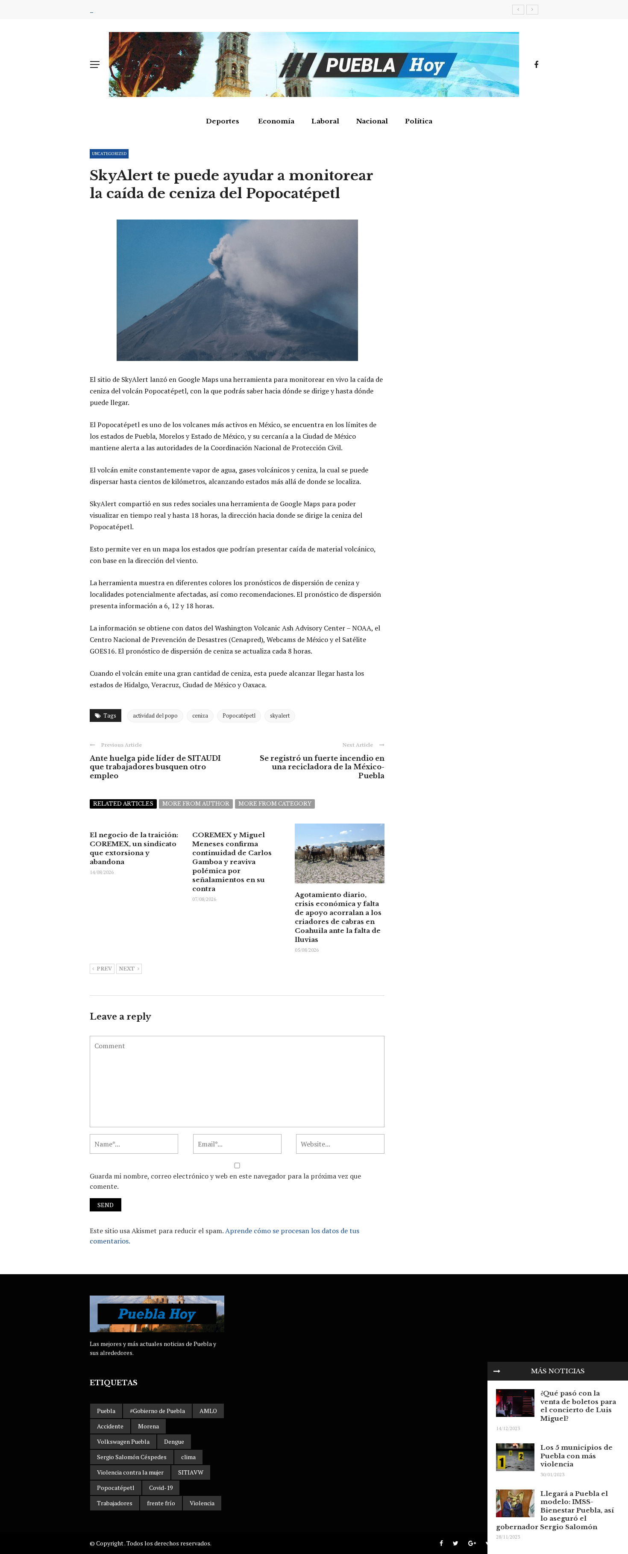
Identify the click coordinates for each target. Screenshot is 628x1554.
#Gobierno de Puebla (157, 1411)
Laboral (325, 121)
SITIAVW (190, 1472)
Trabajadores (114, 1503)
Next (127, 969)
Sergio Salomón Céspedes (132, 1457)
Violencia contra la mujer (130, 1472)
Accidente (110, 1426)
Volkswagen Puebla (123, 1441)
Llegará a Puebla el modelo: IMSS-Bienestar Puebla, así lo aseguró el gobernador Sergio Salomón (555, 1510)
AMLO (208, 1411)
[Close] (496, 1371)
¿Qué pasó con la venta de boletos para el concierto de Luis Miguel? (578, 1405)
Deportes (222, 121)
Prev (104, 969)
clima (188, 1457)
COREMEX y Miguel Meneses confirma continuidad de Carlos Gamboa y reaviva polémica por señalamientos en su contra (232, 862)
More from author (195, 803)
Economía (276, 121)
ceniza (200, 715)
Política (418, 121)
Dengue (174, 1441)
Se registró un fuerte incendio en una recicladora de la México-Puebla (322, 767)
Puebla (106, 1411)
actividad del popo (155, 715)
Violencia (202, 1503)
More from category (274, 803)
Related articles (123, 803)
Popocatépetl (239, 715)
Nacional (372, 121)
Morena (148, 1426)
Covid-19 (161, 1488)
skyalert (280, 715)
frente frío (161, 1503)
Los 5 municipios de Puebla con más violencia (576, 1455)
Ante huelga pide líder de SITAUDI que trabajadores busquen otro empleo (155, 767)
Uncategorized (109, 153)
